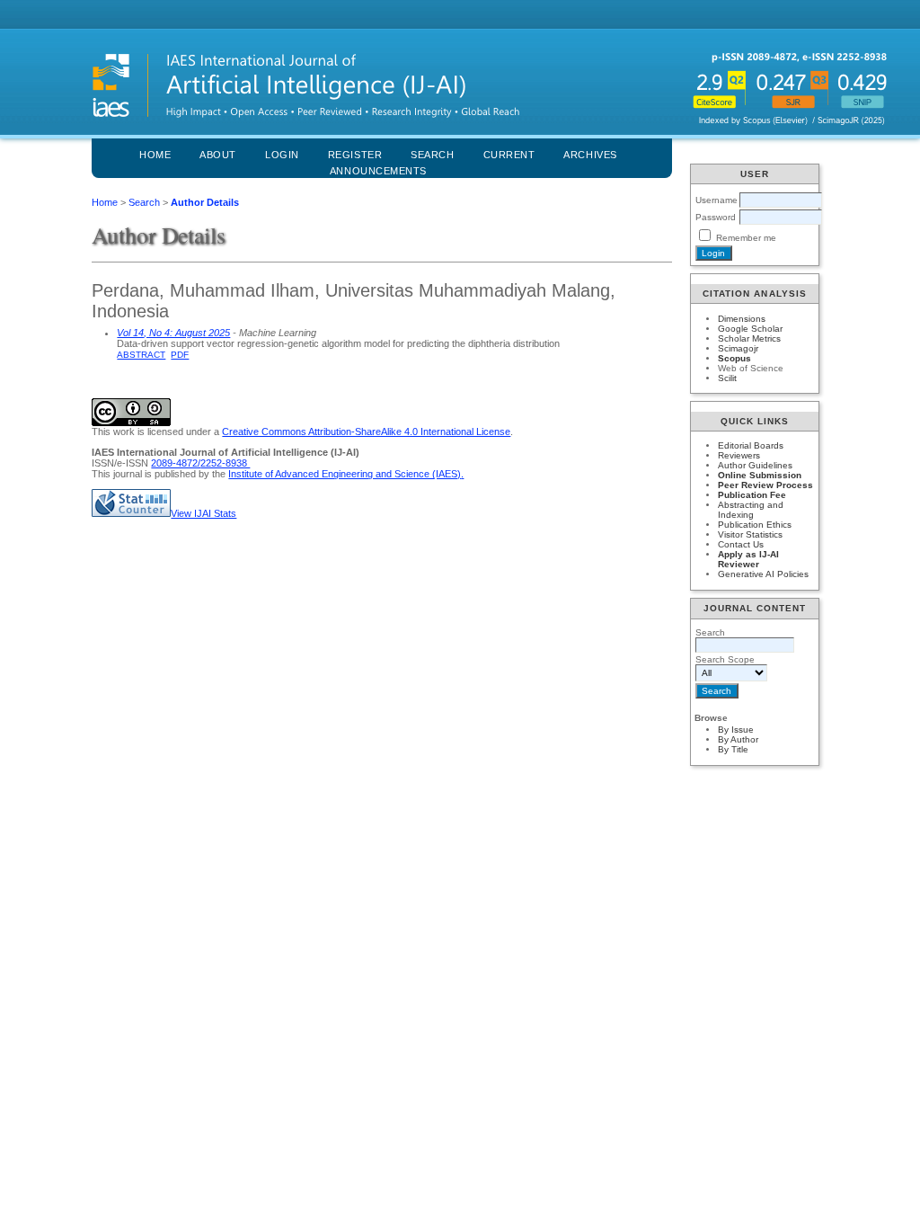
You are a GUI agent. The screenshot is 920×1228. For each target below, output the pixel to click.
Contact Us (741, 544)
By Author (738, 739)
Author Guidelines (755, 465)
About (217, 154)
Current (509, 154)
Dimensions (741, 319)
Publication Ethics (755, 524)
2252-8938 (225, 463)
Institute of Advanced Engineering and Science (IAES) (344, 473)
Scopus (734, 358)
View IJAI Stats (203, 513)
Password (715, 217)
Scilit (727, 378)
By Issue (736, 729)
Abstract (141, 355)
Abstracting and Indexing (750, 510)
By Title (733, 749)
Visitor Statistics (750, 534)
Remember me (746, 238)
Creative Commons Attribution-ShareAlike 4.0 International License (366, 431)
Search (144, 202)
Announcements (378, 170)
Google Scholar (750, 329)
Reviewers (739, 455)
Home (155, 154)
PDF (180, 355)
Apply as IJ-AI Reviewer (748, 559)
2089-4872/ (175, 463)
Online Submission (759, 475)
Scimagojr (738, 348)
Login (282, 154)
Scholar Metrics (749, 338)
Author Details (205, 202)
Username (716, 200)
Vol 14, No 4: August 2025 (173, 332)
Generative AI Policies (763, 574)
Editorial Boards (750, 445)
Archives (589, 154)
